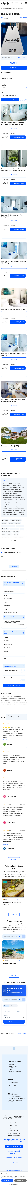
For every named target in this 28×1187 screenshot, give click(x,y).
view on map (23, 17)
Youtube (15, 1165)
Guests (4, 93)
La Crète (11, 1068)
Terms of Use (14, 1123)
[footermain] (14, 1048)
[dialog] (14, 1179)
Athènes (11, 1064)
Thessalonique (13, 1066)
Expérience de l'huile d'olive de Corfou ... (12, 903)
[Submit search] (23, 936)
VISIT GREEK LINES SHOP (13, 1158)
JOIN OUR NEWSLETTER (14, 1146)
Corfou (11, 1069)
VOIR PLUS (14, 914)
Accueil (2, 8)
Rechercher (15, 1022)
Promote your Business (14, 1135)
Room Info (14, 128)
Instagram (10, 1165)
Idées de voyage (13, 1082)
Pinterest (18, 1165)
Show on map (14, 566)
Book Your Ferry (14, 685)
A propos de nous (14, 1128)
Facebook (7, 1165)
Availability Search (19, 137)
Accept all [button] (7, 1180)
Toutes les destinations (15, 1071)
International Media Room (14, 1133)
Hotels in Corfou (11, 8)
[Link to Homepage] (5, 3)
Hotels (6, 8)
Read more (3, 1177)
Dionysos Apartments (9, 963)
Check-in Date (7, 78)
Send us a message (21, 1033)
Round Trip (13, 1005)
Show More (5, 739)
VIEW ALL (13, 859)
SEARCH (11, 99)
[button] (14, 1184)
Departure (6, 1015)
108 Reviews (21, 57)
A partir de (6, 1009)
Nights (4, 85)
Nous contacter (14, 1130)
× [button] (26, 1173)
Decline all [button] (20, 1180)
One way (6, 1005)
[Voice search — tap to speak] (19, 936)
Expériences (12, 1084)
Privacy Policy (14, 1125)
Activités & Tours (13, 1085)
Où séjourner (13, 1094)
